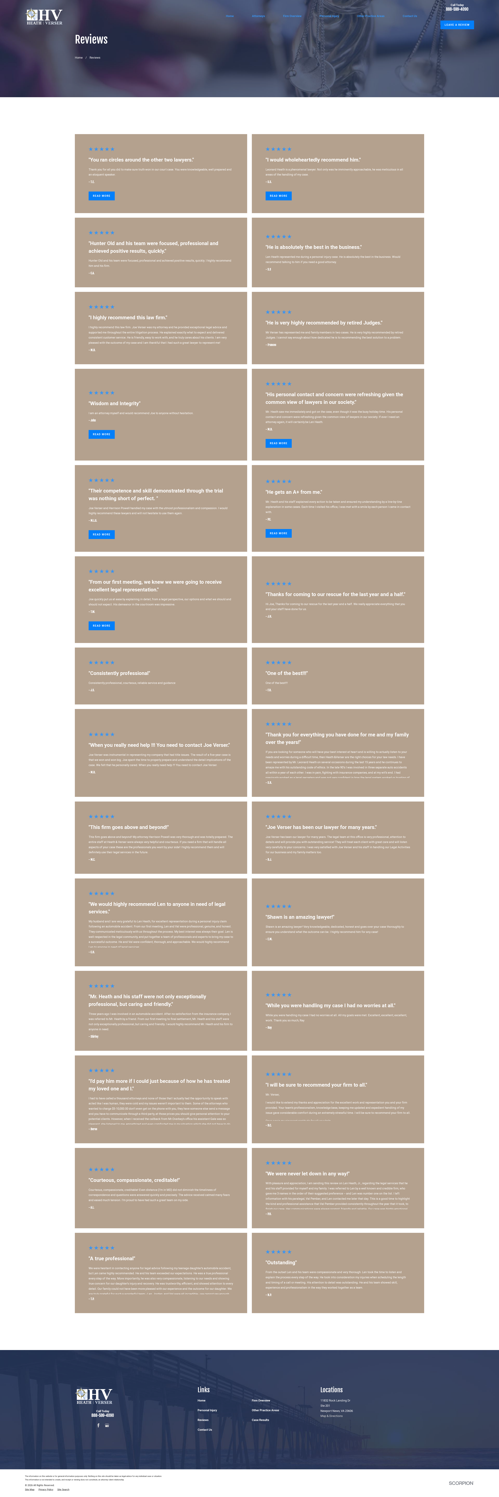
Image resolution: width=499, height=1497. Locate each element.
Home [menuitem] (230, 16)
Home (201, 1400)
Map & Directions (331, 1416)
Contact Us (205, 1429)
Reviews (203, 1420)
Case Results (260, 1420)
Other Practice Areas (265, 1410)
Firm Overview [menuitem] (292, 16)
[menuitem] (29, 1490)
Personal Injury (207, 1410)
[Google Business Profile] (107, 1425)
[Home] (43, 16)
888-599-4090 (457, 9)
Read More (101, 195)
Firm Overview (261, 1400)
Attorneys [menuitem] (258, 16)
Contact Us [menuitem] (410, 16)
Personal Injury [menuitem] (329, 16)
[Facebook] (98, 1425)
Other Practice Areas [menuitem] (371, 16)
